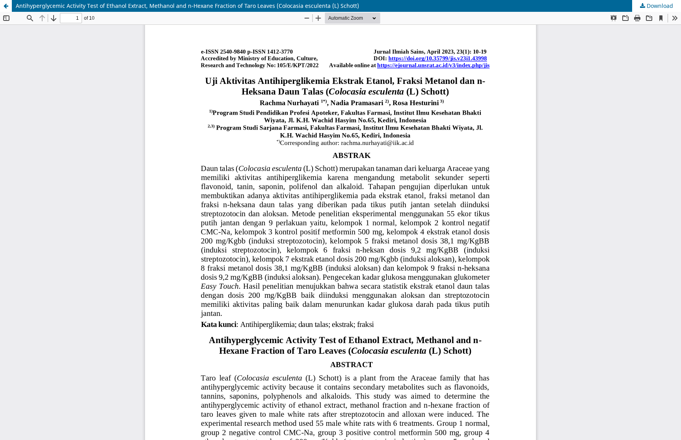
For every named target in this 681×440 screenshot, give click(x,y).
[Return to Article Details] (6, 6)
